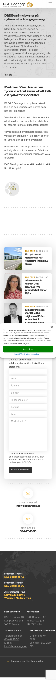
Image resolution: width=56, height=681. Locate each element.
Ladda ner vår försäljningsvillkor (27, 661)
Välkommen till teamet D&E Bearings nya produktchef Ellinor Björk (35, 287)
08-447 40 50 (28, 531)
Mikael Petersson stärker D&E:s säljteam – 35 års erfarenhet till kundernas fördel (35, 316)
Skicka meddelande (20, 469)
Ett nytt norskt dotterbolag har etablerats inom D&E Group (36, 259)
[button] (51, 327)
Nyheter (30, 251)
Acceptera (28, 349)
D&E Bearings (18, 4)
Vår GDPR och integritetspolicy (26, 354)
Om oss (8, 75)
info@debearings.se (28, 506)
